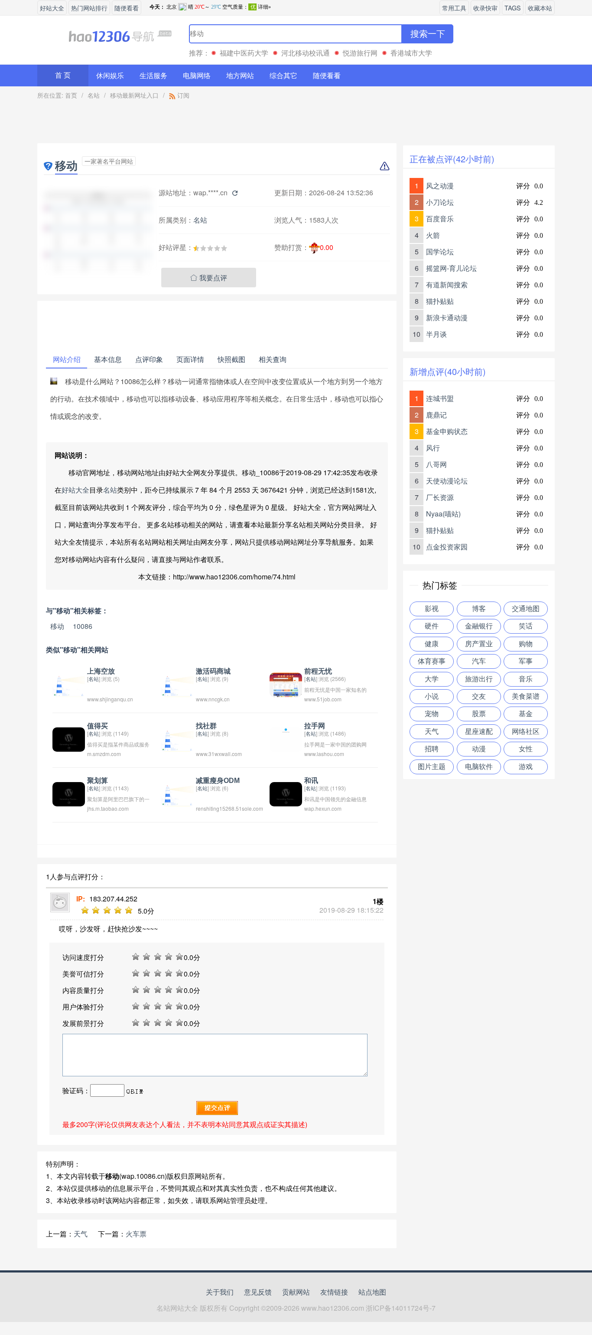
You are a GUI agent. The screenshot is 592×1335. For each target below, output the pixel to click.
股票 (479, 713)
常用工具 (454, 7)
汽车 (479, 661)
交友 (479, 696)
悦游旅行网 (360, 53)
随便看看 (126, 7)
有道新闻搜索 (447, 284)
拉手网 (314, 726)
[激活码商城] (177, 684)
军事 (526, 661)
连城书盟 (440, 398)
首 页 (63, 75)
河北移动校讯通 (305, 53)
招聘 (432, 749)
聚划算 (97, 780)
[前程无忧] (286, 684)
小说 (432, 696)
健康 (432, 644)
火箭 (433, 235)
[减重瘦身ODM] (177, 793)
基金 (526, 713)
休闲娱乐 (110, 75)
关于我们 (220, 1292)
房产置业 (479, 644)
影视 (432, 608)
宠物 (432, 713)
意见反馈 (258, 1292)
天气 (81, 1234)
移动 (57, 626)
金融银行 (479, 626)
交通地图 (526, 608)
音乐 (526, 679)
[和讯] (286, 793)
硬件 (432, 626)
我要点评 (208, 278)
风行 (433, 448)
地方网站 (240, 75)
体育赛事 (432, 661)
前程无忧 (318, 671)
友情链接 (334, 1292)
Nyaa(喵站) (443, 514)
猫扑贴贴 (440, 301)
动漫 (479, 749)
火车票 (136, 1234)
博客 (479, 608)
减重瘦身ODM (218, 780)
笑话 (526, 626)
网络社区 (526, 731)
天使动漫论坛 (447, 481)
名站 (94, 95)
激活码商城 (213, 671)
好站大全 (52, 7)
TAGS (512, 7)
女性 (526, 749)
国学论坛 (440, 251)
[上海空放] (68, 684)
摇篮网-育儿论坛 (451, 268)
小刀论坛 (440, 202)
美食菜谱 (526, 696)
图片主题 (432, 766)
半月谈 (436, 334)
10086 (82, 626)
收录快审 (485, 7)
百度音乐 (440, 219)
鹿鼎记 (436, 415)
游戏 (526, 766)
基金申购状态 (447, 431)
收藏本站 (540, 7)
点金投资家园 (447, 547)
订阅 (182, 95)
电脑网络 (197, 75)
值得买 (97, 726)
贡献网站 (296, 1292)
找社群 (206, 726)
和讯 (311, 780)
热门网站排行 (89, 7)
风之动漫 (440, 186)
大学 (432, 679)
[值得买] (68, 738)
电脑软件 (479, 766)
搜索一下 (427, 34)
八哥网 (436, 464)
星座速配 (479, 731)
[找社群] (177, 738)
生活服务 (153, 75)
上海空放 (101, 671)
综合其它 (283, 75)
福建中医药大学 (244, 53)
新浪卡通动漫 (447, 317)
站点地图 (372, 1292)
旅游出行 (479, 679)
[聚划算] (68, 793)
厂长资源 (440, 497)
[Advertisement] (217, 123)
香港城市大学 (411, 53)
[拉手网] (286, 738)
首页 (71, 95)
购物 (526, 644)
